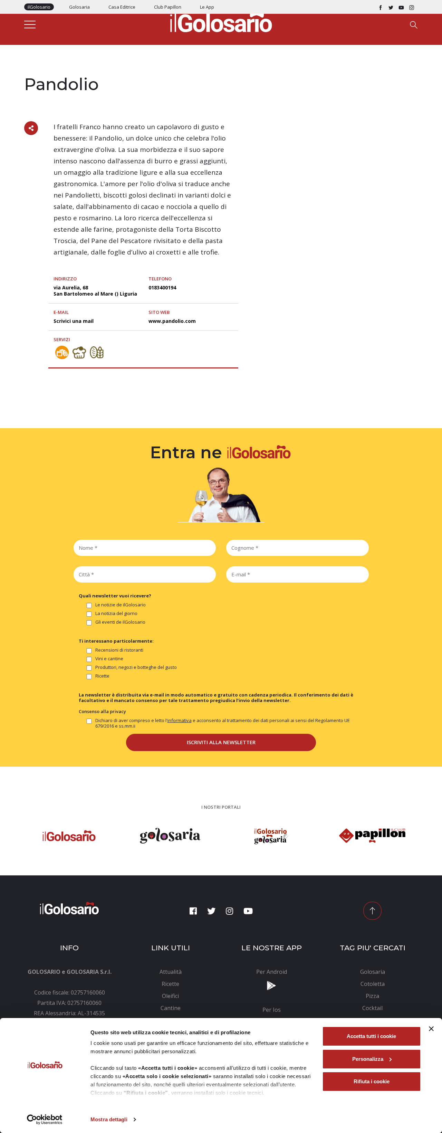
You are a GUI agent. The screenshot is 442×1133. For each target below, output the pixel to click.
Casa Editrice (121, 7)
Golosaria (79, 7)
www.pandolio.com (172, 321)
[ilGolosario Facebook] (380, 6)
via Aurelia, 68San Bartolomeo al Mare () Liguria (95, 290)
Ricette (102, 676)
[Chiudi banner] (431, 1028)
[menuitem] (170, 972)
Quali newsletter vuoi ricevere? (115, 595)
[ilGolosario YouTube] (401, 6)
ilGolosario (39, 7)
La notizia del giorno (116, 613)
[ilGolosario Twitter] (391, 6)
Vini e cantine (109, 659)
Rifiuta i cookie (372, 1081)
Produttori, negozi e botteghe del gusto (136, 667)
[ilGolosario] (221, 21)
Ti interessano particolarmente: (116, 641)
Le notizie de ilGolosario (120, 605)
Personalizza (367, 1059)
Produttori (39, 70)
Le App (207, 7)
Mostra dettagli (108, 1119)
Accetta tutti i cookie (371, 1036)
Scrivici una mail (74, 321)
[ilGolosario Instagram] (411, 6)
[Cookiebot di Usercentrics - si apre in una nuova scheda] (45, 1119)
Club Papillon (167, 7)
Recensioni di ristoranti (119, 650)
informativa (179, 720)
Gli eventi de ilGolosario (120, 622)
